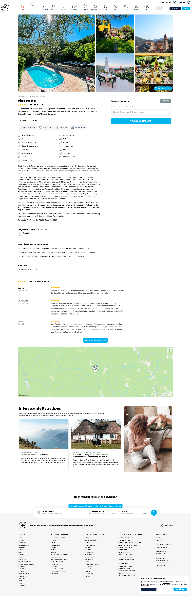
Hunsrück (22, 559)
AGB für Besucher (162, 563)
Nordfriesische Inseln (27, 564)
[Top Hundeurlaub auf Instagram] (166, 525)
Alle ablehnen (165, 589)
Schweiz (88, 569)
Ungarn (87, 576)
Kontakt (159, 538)
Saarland (54, 564)
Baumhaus (74, 9)
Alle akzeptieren (180, 589)
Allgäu (21, 540)
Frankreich (89, 542)
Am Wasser (22, 542)
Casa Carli (35, 96)
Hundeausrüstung (125, 566)
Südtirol (22, 578)
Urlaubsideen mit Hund (126, 571)
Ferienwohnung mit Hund (127, 545)
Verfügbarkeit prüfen (141, 121)
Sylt (20, 581)
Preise (186, 8)
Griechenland (90, 545)
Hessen (53, 552)
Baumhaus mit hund (125, 538)
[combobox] (64, 515)
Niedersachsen (56, 557)
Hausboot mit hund (125, 547)
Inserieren (175, 8)
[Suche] (154, 513)
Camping (125, 9)
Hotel (115, 9)
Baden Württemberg (58, 538)
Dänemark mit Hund (92, 540)
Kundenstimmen (162, 551)
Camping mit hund (125, 540)
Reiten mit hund (124, 552)
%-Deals (22, 9)
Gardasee (22, 554)
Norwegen (88, 557)
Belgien (87, 538)
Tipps (160, 8)
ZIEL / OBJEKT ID (48, 511)
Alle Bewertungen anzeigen (95, 340)
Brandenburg (56, 545)
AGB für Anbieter (162, 560)
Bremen (53, 547)
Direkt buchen (43, 9)
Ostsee (21, 569)
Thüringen (54, 573)
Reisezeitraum (98, 511)
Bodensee (22, 547)
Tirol (20, 583)
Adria (21, 538)
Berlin (53, 542)
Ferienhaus (84, 9)
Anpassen (149, 589)
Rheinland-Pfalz (57, 562)
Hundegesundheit (124, 568)
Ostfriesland (23, 571)
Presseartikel (161, 554)
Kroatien (88, 550)
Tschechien (89, 573)
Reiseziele (54, 9)
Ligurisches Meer (25, 562)
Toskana (22, 585)
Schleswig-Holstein (58, 571)
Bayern (53, 540)
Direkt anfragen (31, 10)
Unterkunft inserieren (164, 544)
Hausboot (105, 9)
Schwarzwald (24, 573)
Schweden (88, 566)
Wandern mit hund (125, 557)
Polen (87, 562)
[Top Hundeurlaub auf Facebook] (161, 525)
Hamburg (54, 550)
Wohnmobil (136, 9)
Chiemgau (22, 550)
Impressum (160, 558)
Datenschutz (161, 565)
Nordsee (22, 566)
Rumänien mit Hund (92, 564)
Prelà (29, 96)
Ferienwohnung (95, 9)
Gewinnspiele (123, 564)
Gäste (124, 511)
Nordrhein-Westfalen (59, 559)
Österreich (89, 559)
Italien (20, 96)
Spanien (87, 571)
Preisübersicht (161, 547)
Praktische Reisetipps (126, 573)
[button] (184, 2)
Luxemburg (89, 552)
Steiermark (23, 576)
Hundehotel (122, 550)
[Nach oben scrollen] (170, 525)
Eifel (20, 552)
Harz (20, 557)
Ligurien (24, 96)
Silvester (64, 9)
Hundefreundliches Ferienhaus (129, 542)
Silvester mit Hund (125, 554)
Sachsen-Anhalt (57, 569)
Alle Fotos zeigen (164, 88)
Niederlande (89, 554)
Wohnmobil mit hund (126, 559)
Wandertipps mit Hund (126, 575)
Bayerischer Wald (25, 545)
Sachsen (54, 566)
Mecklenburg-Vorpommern (61, 554)
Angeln (146, 9)
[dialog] (164, 585)
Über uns (159, 540)
